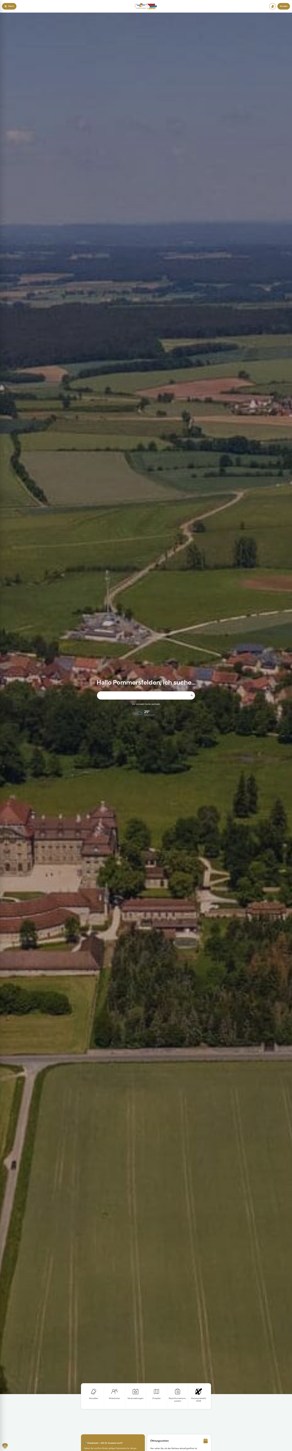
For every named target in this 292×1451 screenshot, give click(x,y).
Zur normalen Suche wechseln (146, 704)
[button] (146, 713)
